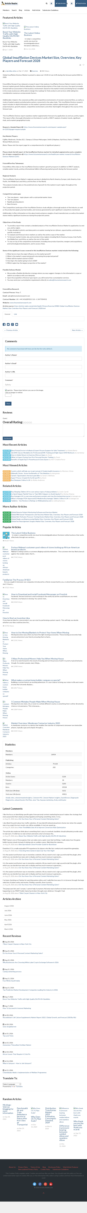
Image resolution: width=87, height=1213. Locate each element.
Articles (27, 10)
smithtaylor (62, 800)
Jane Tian (36, 800)
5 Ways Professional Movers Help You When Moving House (37, 658)
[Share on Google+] (12, 325)
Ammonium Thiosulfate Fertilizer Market (17, 1045)
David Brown (65, 798)
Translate (19, 1086)
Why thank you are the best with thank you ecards (78, 1125)
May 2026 (7, 920)
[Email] (16, 325)
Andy (56, 800)
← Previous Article (11, 330)
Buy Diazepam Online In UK (20, 480)
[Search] (67, 3)
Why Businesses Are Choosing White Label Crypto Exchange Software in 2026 (30, 962)
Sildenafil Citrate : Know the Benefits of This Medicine (30, 473)
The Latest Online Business (32, 34)
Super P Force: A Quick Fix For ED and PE (25, 478)
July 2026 (7, 910)
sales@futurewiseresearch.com (60, 280)
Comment (9, 380)
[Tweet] (8, 325)
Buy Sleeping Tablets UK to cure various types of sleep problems (34, 492)
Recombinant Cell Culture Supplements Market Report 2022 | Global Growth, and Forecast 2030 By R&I (39, 1017)
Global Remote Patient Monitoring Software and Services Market (34, 512)
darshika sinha (11, 71)
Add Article (81, 3)
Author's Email (11, 363)
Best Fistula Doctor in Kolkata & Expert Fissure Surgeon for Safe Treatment (38, 450)
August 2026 (9, 906)
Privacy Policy (23, 1167)
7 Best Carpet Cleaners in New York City (33, 893)
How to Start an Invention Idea (16, 618)
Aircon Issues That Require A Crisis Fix (16, 1054)
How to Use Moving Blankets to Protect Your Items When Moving (40, 632)
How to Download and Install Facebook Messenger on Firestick (39, 594)
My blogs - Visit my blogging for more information (8, 1109)
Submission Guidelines (50, 10)
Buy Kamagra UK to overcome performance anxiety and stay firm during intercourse (40, 496)
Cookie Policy (45, 1169)
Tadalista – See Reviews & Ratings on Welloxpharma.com (31, 501)
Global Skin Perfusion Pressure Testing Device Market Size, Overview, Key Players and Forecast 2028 (47, 517)
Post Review (7, 438)
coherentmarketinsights (23, 798)
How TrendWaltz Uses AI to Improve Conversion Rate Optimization (42, 827)
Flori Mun (29, 800)
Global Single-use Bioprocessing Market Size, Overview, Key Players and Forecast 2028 (42, 519)
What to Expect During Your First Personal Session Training (32, 457)
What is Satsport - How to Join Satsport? (17, 1063)
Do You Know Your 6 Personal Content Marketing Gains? (39, 819)
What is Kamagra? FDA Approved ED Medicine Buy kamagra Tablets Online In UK (39, 498)
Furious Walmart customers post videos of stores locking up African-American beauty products (45, 548)
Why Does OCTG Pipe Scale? (36, 1118)
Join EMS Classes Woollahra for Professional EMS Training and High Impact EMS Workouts (43, 453)
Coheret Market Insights (51, 798)
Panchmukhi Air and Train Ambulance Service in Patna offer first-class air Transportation (23, 1116)
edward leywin (20, 800)
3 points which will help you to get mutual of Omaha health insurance (35, 471)
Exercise (35, 71)
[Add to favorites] (83, 64)
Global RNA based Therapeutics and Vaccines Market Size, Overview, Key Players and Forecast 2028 (47, 515)
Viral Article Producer (70, 1167)
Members (6, 10)
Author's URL (10, 372)
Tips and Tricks (8, 1036)
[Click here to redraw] (9, 390)
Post (8, 404)
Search (14, 10)
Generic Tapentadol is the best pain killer (25, 476)
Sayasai (42, 800)
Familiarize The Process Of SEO (17, 580)
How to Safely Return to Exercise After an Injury (28, 455)
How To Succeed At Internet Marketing (17, 1008)
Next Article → (77, 330)
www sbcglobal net (9, 1027)
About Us (12, 1167)
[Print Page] (80, 64)
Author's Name (11, 355)
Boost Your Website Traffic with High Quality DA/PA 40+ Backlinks (12, 35)
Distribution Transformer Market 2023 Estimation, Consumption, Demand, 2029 (51, 1115)
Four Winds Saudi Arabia (11, 981)
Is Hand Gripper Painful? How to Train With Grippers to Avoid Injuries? (36, 494)
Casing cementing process (12, 972)
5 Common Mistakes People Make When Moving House (35, 701)
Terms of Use (35, 1167)
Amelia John (10, 798)
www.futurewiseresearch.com (20, 303)
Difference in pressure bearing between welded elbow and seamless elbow (64, 1133)
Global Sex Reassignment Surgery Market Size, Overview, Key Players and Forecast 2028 (42, 521)
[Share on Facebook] (4, 325)
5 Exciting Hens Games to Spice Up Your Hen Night (36, 851)
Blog (20, 10)
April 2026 (8, 924)
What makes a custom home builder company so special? (35, 680)
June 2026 (8, 915)
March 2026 (8, 929)
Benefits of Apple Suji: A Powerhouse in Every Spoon (30, 459)
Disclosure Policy (54, 1167)
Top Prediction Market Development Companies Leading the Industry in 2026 (30, 990)
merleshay (49, 800)
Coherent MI (37, 798)
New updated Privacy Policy (28, 1169)
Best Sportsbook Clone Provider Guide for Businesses (37, 844)
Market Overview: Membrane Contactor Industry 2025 (35, 723)
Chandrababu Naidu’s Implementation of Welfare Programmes (25, 1072)
